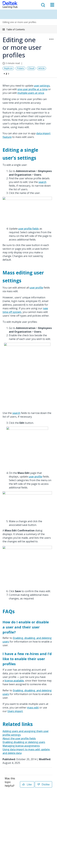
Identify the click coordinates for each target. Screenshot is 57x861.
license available (14, 680)
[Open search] (43, 4)
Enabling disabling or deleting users (24, 742)
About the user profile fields (19, 738)
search (42, 182)
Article (41, 68)
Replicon (8, 68)
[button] (28, 29)
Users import (15, 711)
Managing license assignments (21, 745)
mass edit (33, 707)
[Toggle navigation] (52, 4)
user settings (42, 85)
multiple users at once (30, 93)
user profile (36, 287)
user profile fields (28, 228)
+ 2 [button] (5, 73)
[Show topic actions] (51, 39)
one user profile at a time (32, 89)
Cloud (31, 68)
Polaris (20, 68)
